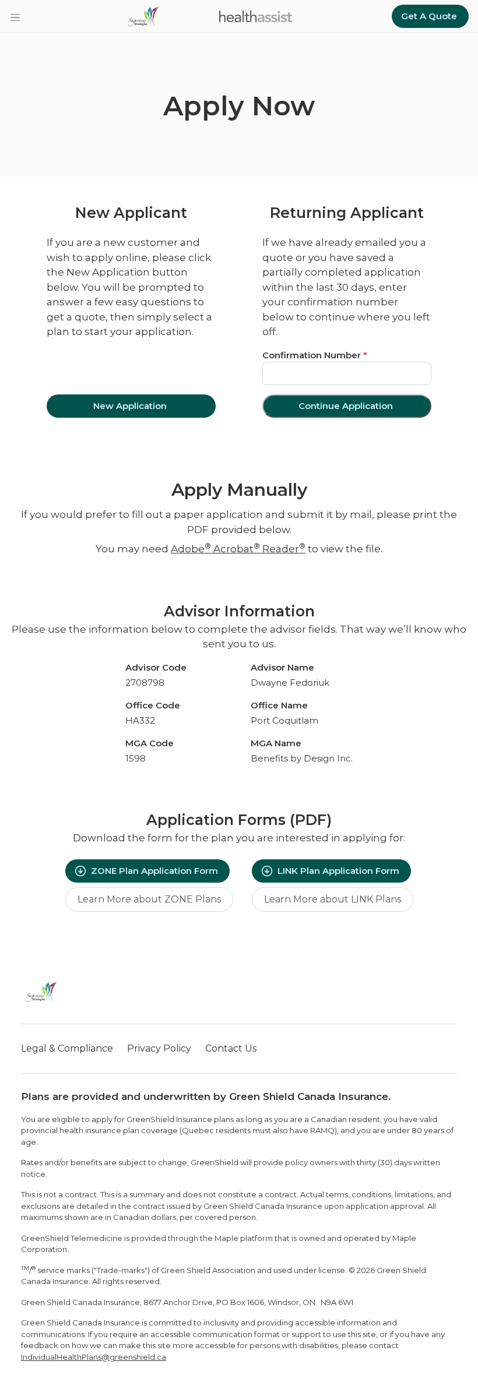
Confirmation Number (314, 355)
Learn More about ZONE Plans (149, 899)
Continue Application (345, 405)
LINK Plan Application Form (338, 870)
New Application (130, 405)
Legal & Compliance (67, 1048)
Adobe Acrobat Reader (238, 549)
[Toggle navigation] (15, 16)
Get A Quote (429, 16)
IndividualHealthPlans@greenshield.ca (93, 1357)
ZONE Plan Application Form (154, 870)
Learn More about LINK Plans (332, 899)
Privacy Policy (159, 1048)
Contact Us (230, 1048)
